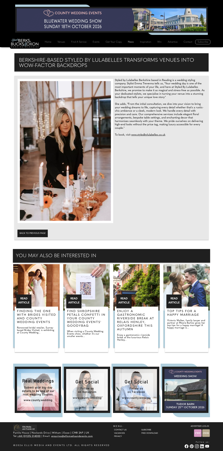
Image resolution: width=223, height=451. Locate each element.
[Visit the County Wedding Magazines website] (206, 433)
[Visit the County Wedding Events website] (198, 433)
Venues (61, 42)
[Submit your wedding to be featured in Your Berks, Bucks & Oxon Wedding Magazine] (38, 390)
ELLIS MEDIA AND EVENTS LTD (48, 445)
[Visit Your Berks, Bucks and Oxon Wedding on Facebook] (187, 446)
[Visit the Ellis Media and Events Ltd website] (25, 428)
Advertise (172, 42)
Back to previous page (33, 233)
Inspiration (145, 42)
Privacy (118, 436)
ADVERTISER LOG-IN (200, 426)
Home (48, 42)
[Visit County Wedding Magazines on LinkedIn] (202, 446)
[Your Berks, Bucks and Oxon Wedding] (25, 43)
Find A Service (78, 42)
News (131, 42)
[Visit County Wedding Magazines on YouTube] (207, 446)
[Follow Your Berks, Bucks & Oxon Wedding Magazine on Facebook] (136, 390)
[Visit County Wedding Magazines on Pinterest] (192, 446)
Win (159, 42)
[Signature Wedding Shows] (111, 20)
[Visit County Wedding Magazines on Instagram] (197, 446)
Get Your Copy (114, 42)
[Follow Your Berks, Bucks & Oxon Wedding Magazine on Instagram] (87, 390)
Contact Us (120, 430)
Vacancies (119, 433)
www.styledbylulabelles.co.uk (148, 135)
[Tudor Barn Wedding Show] (185, 390)
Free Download (149, 433)
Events (96, 42)
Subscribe (203, 42)
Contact (188, 42)
